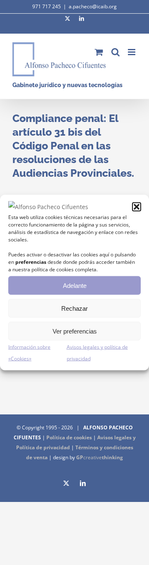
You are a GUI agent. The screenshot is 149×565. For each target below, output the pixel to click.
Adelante (75, 285)
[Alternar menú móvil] (132, 52)
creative (99, 457)
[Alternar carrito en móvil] (99, 52)
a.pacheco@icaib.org (93, 6)
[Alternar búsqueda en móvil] (115, 52)
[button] (136, 207)
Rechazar (74, 308)
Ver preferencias (75, 330)
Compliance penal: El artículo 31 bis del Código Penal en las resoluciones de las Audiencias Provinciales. (73, 145)
